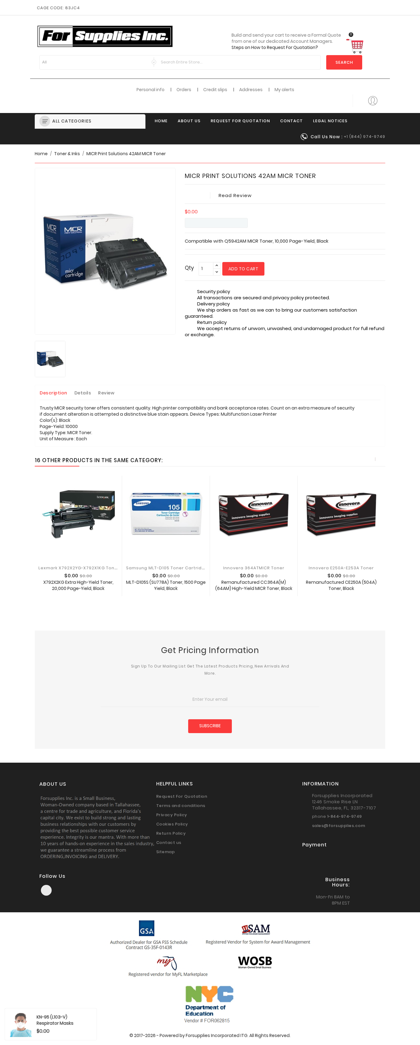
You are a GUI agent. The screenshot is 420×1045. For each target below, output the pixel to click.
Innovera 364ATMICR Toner (253, 568)
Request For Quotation (240, 121)
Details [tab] (82, 393)
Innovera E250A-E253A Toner (341, 568)
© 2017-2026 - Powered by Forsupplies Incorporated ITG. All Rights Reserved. (210, 1035)
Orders (183, 90)
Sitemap (165, 852)
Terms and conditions (180, 806)
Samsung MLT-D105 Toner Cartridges (168, 568)
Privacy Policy (171, 815)
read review (235, 195)
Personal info (150, 90)
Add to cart (243, 269)
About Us (189, 121)
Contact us (168, 842)
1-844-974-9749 (344, 816)
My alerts (284, 90)
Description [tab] (53, 393)
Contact (291, 121)
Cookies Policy (172, 824)
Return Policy (171, 833)
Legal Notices (330, 121)
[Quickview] (58, 590)
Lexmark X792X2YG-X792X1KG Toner (78, 568)
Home (161, 121)
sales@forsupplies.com (338, 826)
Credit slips (215, 90)
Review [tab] (106, 393)
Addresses (251, 90)
